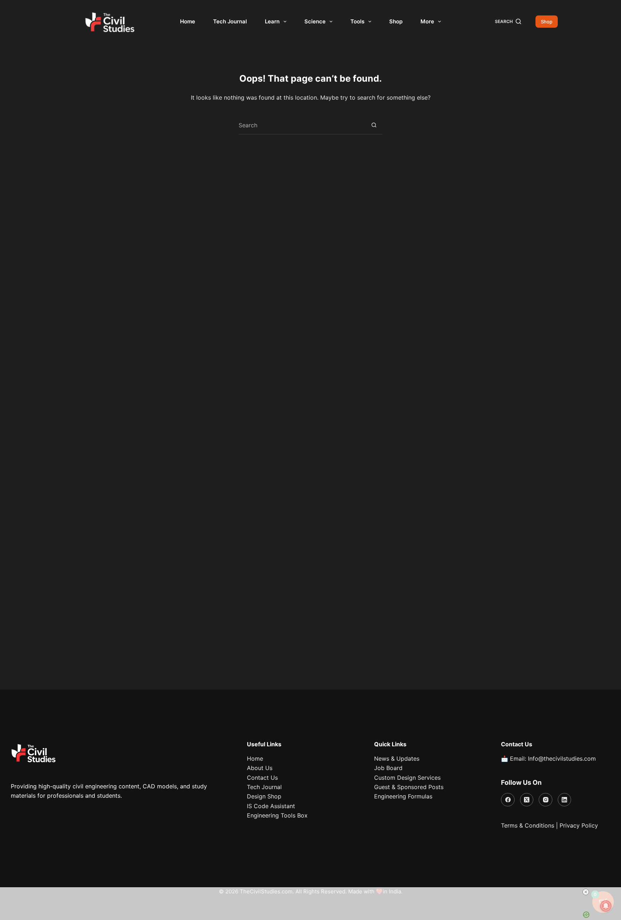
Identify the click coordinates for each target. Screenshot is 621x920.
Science (315, 21)
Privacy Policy (579, 825)
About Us (259, 767)
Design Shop (264, 796)
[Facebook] (508, 800)
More (427, 21)
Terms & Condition (526, 825)
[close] (586, 892)
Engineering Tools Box (277, 815)
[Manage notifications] (606, 906)
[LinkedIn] (564, 800)
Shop (395, 21)
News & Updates (396, 758)
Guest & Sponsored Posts (408, 787)
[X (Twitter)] (527, 800)
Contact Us (262, 777)
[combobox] (302, 125)
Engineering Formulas (403, 796)
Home (187, 21)
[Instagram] (545, 800)
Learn (272, 21)
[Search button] (373, 125)
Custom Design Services (407, 777)
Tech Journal (230, 21)
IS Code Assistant (271, 806)
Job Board (388, 767)
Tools (357, 21)
